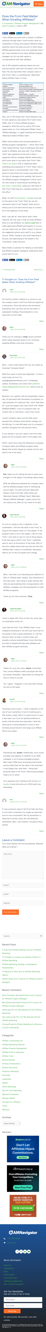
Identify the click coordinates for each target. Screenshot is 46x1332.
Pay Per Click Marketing (12, 1090)
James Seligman (15, 609)
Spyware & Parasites (10, 1094)
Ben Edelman (7, 1002)
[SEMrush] (23, 1206)
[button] (12, 1311)
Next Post (39, 270)
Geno (11, 327)
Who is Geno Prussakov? (14, 1284)
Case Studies (9, 1275)
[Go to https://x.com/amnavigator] (21, 1251)
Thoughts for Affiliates (11, 1102)
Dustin (12, 699)
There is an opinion (10, 164)
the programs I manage (23, 198)
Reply (41, 321)
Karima (5, 1010)
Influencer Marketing (10, 1071)
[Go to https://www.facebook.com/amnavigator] (17, 1251)
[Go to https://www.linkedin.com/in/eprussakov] (25, 1251)
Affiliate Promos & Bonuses (13, 1052)
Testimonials (9, 1268)
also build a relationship (11, 186)
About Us (7, 1265)
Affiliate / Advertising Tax (12, 1041)
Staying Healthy (8, 1098)
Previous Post (8, 270)
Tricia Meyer (14, 515)
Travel (4, 1106)
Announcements (8, 1060)
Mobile (5, 1083)
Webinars (6, 1110)
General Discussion (10, 1067)
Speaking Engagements (13, 1281)
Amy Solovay (7, 1017)
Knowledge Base (10, 1278)
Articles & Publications (11, 1064)
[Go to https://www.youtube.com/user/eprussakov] (29, 1251)
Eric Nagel (13, 355)
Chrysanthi (6, 1024)
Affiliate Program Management (27, 23)
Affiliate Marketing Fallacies (13, 1044)
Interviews (6, 1075)
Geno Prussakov (8, 995)
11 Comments (7, 23)
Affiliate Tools (7, 1056)
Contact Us (11, 1243)
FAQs (6, 1272)
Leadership (6, 1079)
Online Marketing (9, 1087)
